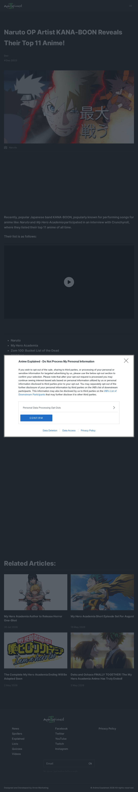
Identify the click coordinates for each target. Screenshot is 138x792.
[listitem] (69, 407)
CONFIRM (36, 418)
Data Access (69, 430)
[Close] (127, 362)
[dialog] (69, 396)
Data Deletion (50, 430)
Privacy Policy (88, 430)
